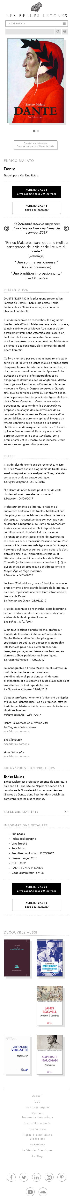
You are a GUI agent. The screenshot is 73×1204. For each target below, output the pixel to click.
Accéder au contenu (16, 731)
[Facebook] (11, 1177)
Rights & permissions (37, 1135)
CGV (37, 1101)
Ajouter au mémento (35, 145)
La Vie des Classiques (37, 1150)
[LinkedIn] (36, 1177)
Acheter (36, 191)
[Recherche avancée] (65, 31)
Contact (37, 1113)
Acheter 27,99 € (36, 207)
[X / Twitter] (23, 1177)
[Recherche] (58, 31)
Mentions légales (38, 1107)
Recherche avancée (37, 1123)
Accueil (37, 1096)
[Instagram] (49, 1177)
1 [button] (34, 131)
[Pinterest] (61, 1177)
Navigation (17, 23)
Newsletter (37, 1144)
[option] (36, 82)
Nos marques (38, 1129)
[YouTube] (30, 1191)
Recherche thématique (37, 1117)
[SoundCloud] (43, 1191)
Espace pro (37, 1138)
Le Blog (37, 1156)
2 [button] (38, 131)
